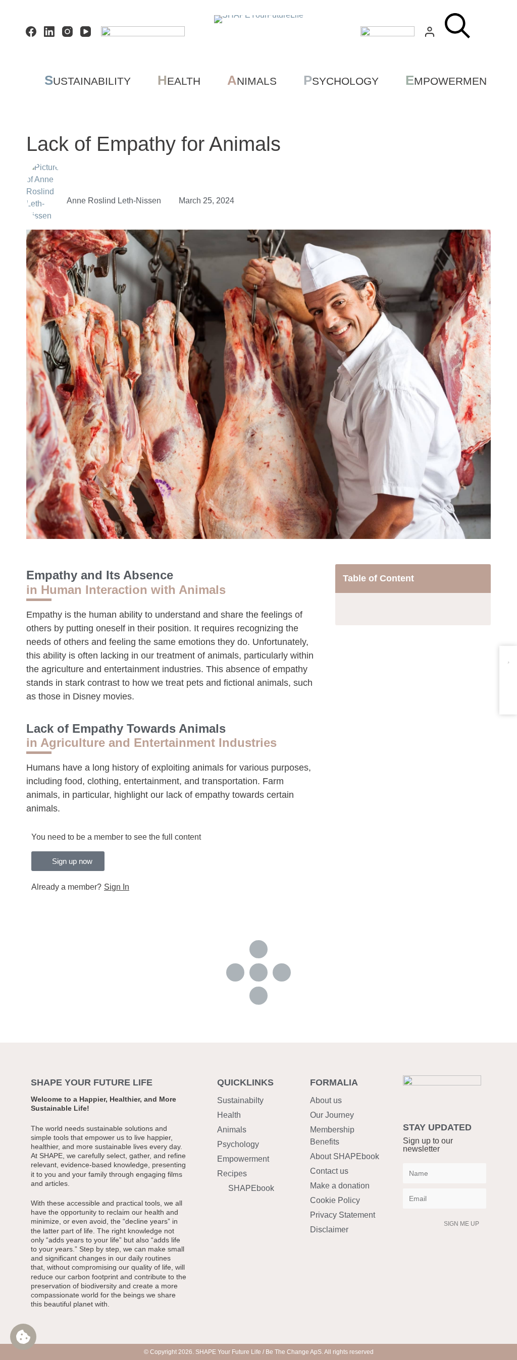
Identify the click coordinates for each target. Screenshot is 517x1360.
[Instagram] (67, 31)
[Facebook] (31, 31)
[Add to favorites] (508, 657)
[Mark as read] (508, 677)
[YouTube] (85, 31)
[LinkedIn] (49, 31)
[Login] (430, 32)
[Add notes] (508, 697)
